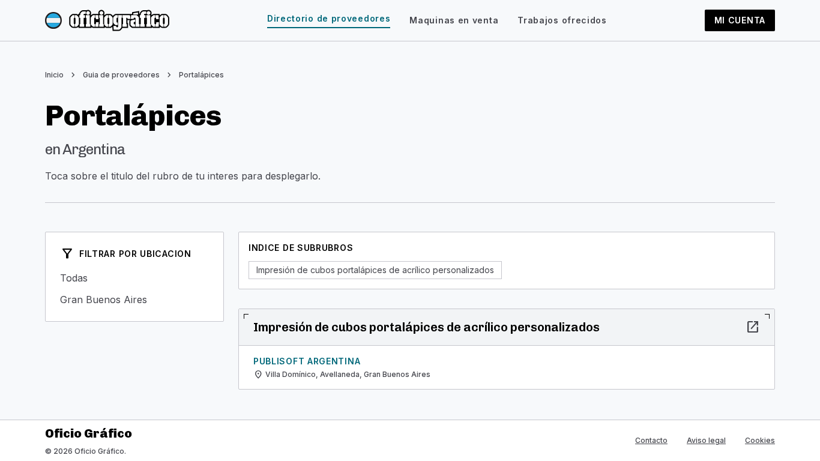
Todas (134, 278)
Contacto (651, 440)
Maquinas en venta (453, 20)
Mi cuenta (739, 20)
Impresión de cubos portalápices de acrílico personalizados (375, 270)
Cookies (760, 440)
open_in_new (753, 327)
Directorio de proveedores (329, 18)
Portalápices (201, 74)
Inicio (54, 74)
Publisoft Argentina (306, 361)
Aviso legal (706, 440)
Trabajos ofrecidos (562, 20)
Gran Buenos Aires (134, 300)
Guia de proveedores (121, 74)
